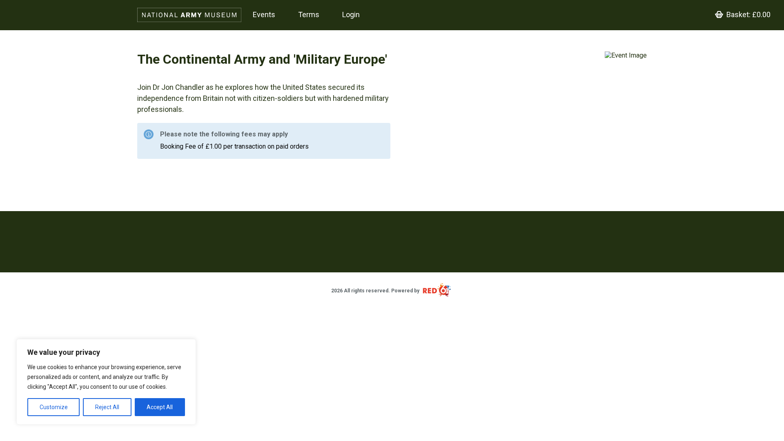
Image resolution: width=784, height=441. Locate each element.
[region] (106, 382)
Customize (54, 407)
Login (351, 14)
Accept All (160, 407)
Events (264, 14)
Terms (308, 14)
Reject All (107, 407)
